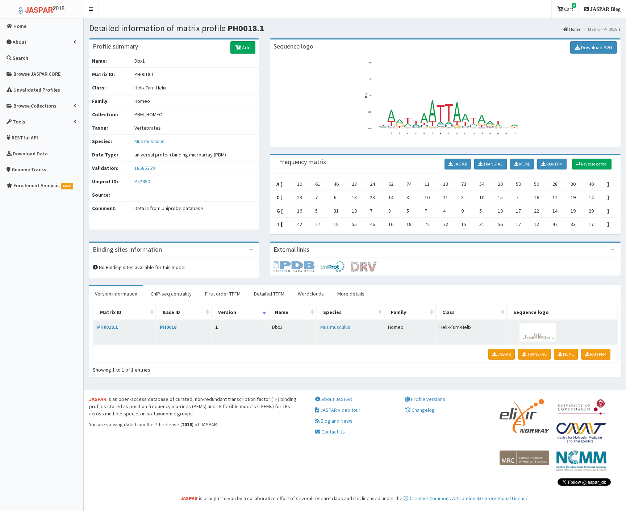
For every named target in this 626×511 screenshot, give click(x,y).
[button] (91, 9)
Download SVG (596, 47)
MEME (524, 164)
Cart (569, 7)
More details (350, 293)
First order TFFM (223, 293)
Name (281, 312)
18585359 (144, 168)
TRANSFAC (493, 164)
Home (574, 29)
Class (448, 312)
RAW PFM (554, 164)
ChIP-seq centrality (171, 293)
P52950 (142, 181)
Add (246, 47)
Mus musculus (149, 141)
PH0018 (168, 327)
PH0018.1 (107, 327)
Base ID (171, 312)
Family (398, 312)
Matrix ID (110, 312)
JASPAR (460, 164)
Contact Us (332, 431)
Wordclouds (311, 293)
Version (227, 312)
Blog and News (336, 421)
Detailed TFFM (269, 293)
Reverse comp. (594, 164)
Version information (116, 293)
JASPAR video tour (339, 410)
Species (332, 312)
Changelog (422, 410)
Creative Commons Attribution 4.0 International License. (469, 498)
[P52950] (297, 266)
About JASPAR (336, 399)
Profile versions (427, 399)
